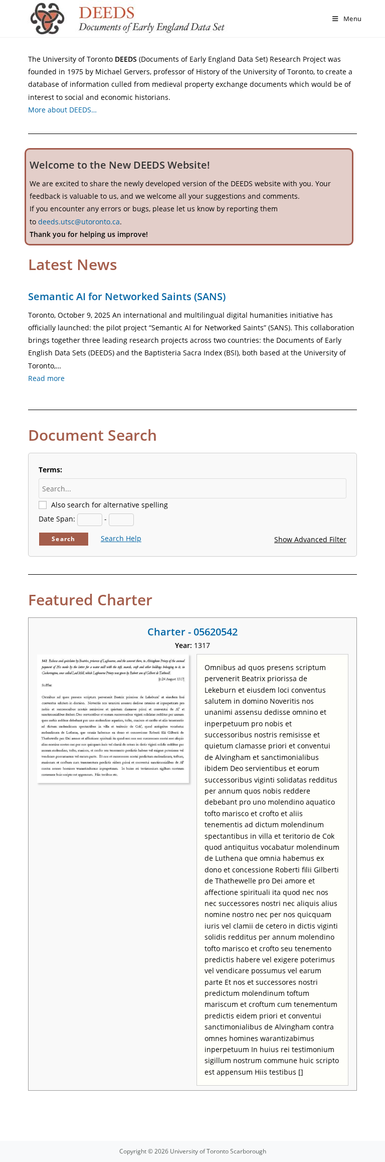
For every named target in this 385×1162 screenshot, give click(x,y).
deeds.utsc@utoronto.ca (79, 221)
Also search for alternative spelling (109, 504)
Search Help (121, 538)
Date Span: (57, 519)
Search (63, 539)
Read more (46, 378)
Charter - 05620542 (192, 631)
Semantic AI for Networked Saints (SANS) (127, 296)
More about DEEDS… (62, 109)
